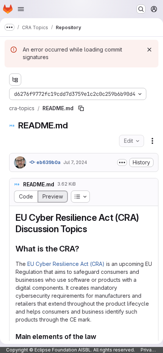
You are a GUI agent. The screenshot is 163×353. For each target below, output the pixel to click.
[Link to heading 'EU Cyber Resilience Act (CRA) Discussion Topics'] (92, 228)
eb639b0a (47, 162)
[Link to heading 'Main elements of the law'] (100, 337)
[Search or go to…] (141, 9)
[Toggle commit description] (122, 162)
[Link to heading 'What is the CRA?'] (83, 248)
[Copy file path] (81, 108)
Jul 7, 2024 (75, 162)
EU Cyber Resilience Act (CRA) (66, 264)
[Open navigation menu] (21, 9)
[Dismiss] (149, 49)
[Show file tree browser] (15, 79)
